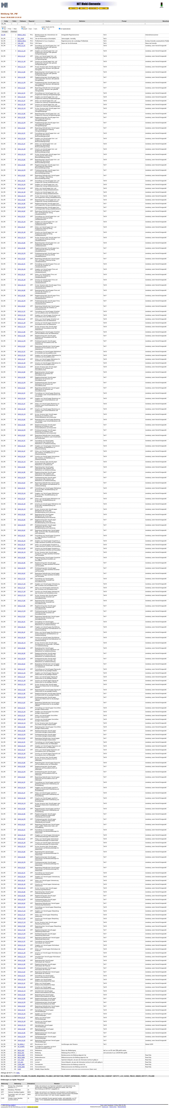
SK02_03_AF (21, 403)
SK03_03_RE (21, 766)
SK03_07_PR (21, 934)
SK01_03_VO (21, 154)
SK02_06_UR (21, 548)
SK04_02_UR (21, 987)
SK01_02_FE (21, 93)
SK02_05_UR (21, 504)
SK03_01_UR (21, 680)
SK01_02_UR (21, 104)
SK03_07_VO (21, 922)
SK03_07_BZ (21, 937)
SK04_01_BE (21, 960)
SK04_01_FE (21, 941)
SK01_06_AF (21, 274)
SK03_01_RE (21, 693)
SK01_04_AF (21, 188)
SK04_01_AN (21, 945)
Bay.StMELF (12, 1105)
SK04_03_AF (21, 1017)
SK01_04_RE (21, 203)
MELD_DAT (21, 1050)
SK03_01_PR (21, 697)
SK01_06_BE (21, 290)
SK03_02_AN (21, 711)
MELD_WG (21, 1053)
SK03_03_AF (21, 750)
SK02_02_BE (21, 372)
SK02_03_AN (21, 398)
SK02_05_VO (21, 509)
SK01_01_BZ (21, 88)
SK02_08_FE (21, 621)
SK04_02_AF (21, 983)
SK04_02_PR (21, 1002)
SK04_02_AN (21, 979)
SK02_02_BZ (21, 388)
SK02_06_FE (21, 535)
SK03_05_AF (21, 839)
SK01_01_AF (21, 56)
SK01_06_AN (21, 269)
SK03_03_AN (21, 746)
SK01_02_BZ (21, 128)
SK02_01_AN (21, 315)
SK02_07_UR (21, 591)
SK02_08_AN (21, 627)
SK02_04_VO (21, 461)
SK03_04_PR (21, 819)
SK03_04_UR (21, 798)
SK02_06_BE (21, 557)
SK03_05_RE (21, 857)
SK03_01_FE (21, 669)
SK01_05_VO (21, 237)
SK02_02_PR (21, 382)
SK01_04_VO (21, 196)
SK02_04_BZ (21, 483)
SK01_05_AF (21, 227)
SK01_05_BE (21, 243)
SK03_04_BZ (21, 824)
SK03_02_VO (21, 723)
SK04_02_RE (21, 998)
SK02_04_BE (21, 467)
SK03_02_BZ (21, 738)
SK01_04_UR (21, 192)
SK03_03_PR (21, 772)
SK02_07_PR (21, 611)
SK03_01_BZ (21, 702)
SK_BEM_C (21, 1044)
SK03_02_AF (21, 715)
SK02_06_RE (21, 563)
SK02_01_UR (21, 323)
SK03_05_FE (21, 830)
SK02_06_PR (21, 568)
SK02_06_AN (21, 541)
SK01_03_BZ (21, 175)
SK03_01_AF (21, 677)
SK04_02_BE (21, 995)
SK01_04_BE (21, 200)
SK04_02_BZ (21, 1006)
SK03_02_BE (21, 727)
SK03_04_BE (21, 808)
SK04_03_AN (21, 1014)
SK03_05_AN (21, 835)
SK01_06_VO (21, 285)
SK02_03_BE (21, 419)
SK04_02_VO (21, 991)
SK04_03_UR (21, 1021)
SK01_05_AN (21, 222)
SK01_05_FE (21, 216)
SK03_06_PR (21, 899)
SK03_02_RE (21, 730)
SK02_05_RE (21, 520)
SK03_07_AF (21, 915)
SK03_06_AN (21, 876)
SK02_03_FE (21, 393)
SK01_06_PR (21, 301)
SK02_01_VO (21, 326)
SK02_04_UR (21, 456)
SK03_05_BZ (21, 867)
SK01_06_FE (21, 264)
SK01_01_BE (21, 72)
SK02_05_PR (21, 525)
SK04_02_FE (21, 975)
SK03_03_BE (21, 762)
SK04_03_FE (21, 1010)
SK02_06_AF (21, 544)
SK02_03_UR (21, 409)
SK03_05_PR (21, 862)
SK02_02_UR (21, 363)
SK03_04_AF (21, 793)
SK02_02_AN (21, 355)
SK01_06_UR (21, 280)
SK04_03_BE (21, 1029)
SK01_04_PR (21, 207)
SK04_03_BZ (21, 1040)
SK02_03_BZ (21, 435)
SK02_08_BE (21, 648)
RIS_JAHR (21, 38)
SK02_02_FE (21, 351)
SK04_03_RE (21, 1033)
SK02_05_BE (21, 514)
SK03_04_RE (21, 814)
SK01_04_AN (21, 184)
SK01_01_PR (21, 82)
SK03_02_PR (21, 734)
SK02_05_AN (21, 493)
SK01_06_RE (21, 295)
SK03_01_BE (21, 689)
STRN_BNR (21, 1064)
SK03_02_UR (21, 719)
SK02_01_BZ (21, 346)
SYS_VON (21, 1060)
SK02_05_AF (21, 498)
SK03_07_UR (21, 918)
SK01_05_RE (21, 248)
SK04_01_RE (21, 964)
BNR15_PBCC (22, 41)
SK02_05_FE (21, 488)
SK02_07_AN (21, 584)
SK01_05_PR (21, 253)
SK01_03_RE (21, 165)
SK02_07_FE (21, 578)
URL (18, 1073)
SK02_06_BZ (21, 573)
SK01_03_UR (21, 149)
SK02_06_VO (21, 552)
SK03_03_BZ (21, 777)
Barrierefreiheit (122, 1107)
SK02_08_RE (21, 653)
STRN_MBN (21, 1067)
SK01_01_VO (21, 66)
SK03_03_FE (21, 742)
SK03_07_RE (21, 930)
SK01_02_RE (21, 117)
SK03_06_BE (21, 892)
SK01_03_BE (21, 159)
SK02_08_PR (21, 658)
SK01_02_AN (21, 97)
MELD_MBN (21, 1057)
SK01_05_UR (21, 232)
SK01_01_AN (21, 51)
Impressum (105, 1107)
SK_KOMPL (21, 1046)
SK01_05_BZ (21, 258)
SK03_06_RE (21, 895)
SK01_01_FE (21, 45)
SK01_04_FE (21, 180)
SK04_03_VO (21, 1025)
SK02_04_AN (21, 446)
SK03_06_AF (21, 880)
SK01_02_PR (21, 122)
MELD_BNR (21, 1055)
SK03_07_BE (21, 926)
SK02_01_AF (21, 319)
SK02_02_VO (21, 367)
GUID (19, 1069)
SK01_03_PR (21, 170)
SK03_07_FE (21, 907)
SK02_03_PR (21, 430)
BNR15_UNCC (22, 35)
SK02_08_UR (21, 637)
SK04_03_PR (21, 1036)
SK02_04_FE (21, 440)
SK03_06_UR (21, 884)
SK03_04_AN (21, 787)
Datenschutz (113, 1107)
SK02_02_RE (21, 377)
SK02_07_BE (21, 600)
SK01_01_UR (21, 61)
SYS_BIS (20, 1062)
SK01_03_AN (21, 138)
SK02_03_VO (21, 414)
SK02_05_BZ (21, 530)
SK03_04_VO (21, 803)
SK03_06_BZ (21, 903)
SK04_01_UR (21, 953)
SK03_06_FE (21, 873)
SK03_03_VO (21, 757)
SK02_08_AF (21, 632)
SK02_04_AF (21, 451)
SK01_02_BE (21, 113)
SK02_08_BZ (21, 664)
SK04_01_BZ (21, 972)
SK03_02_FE (21, 708)
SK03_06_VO (21, 888)
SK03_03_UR (21, 753)
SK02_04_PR (21, 477)
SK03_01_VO (21, 684)
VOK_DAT (21, 43)
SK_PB (3, 35)
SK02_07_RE (21, 606)
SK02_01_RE (21, 335)
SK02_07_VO (21, 595)
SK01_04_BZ (21, 211)
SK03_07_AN (21, 911)
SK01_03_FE (21, 133)
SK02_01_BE (21, 332)
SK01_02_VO (21, 108)
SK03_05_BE (21, 852)
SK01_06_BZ (21, 306)
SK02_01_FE (21, 311)
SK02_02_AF (21, 359)
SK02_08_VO (21, 643)
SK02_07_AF (21, 587)
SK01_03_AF (21, 144)
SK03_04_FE (21, 782)
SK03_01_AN (21, 673)
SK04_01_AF (21, 949)
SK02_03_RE (21, 425)
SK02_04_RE (21, 472)
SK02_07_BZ (21, 616)
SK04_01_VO (21, 956)
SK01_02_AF (21, 100)
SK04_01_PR (21, 968)
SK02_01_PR (21, 341)
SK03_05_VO (21, 846)
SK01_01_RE (21, 77)
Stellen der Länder (32, 1107)
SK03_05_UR (21, 842)
